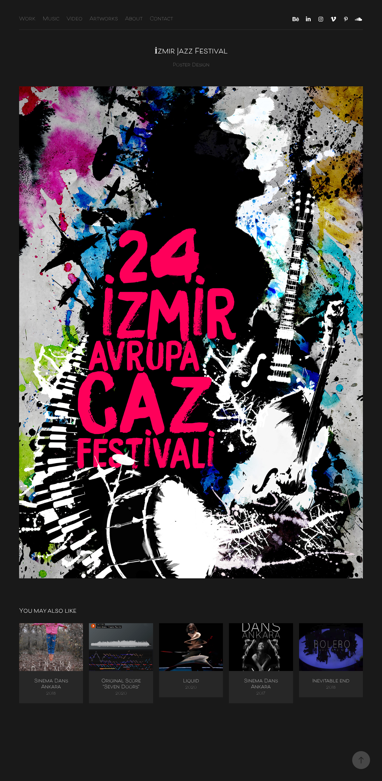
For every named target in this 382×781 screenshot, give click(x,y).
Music (51, 19)
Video (74, 19)
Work (27, 19)
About (134, 19)
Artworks (104, 19)
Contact (161, 19)
